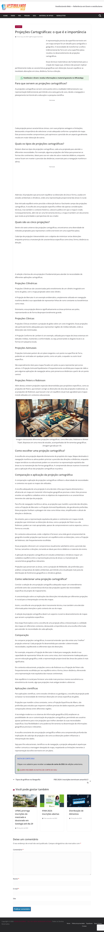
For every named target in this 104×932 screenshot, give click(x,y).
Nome (16, 879)
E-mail (16, 889)
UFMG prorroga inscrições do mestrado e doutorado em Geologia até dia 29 (24, 817)
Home (5, 16)
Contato (84, 926)
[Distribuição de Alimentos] (79, 796)
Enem (13, 16)
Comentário (18, 850)
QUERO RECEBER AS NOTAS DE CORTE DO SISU (38, 770)
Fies (19, 16)
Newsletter (61, 16)
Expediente (89, 923)
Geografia (18, 26)
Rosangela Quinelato (37, 37)
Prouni (27, 16)
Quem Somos (98, 923)
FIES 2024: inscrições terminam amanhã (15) (71, 781)
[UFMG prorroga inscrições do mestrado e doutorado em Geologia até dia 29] (25, 796)
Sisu (34, 16)
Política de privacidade (78, 923)
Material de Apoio (46, 16)
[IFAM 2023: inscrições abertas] (52, 796)
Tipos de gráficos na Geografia (28, 779)
